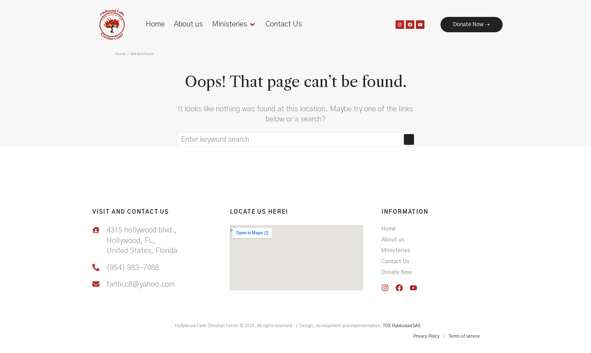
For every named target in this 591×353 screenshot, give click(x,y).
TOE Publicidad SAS (401, 326)
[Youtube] (420, 24)
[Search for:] (289, 139)
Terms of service (464, 336)
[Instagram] (400, 24)
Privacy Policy (426, 336)
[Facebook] (410, 24)
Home (120, 54)
